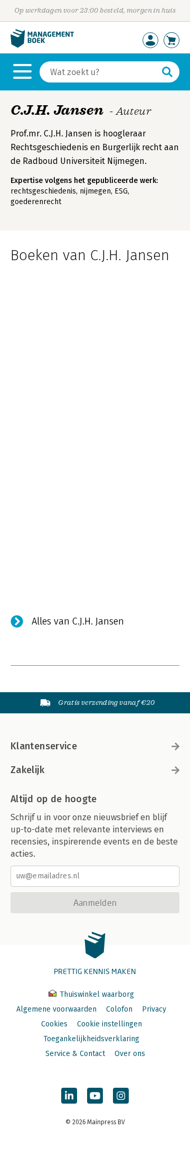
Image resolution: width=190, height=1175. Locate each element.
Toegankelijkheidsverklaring (91, 1038)
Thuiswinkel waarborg (96, 994)
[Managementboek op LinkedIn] (69, 1096)
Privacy (154, 1009)
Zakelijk (27, 770)
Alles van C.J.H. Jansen (78, 621)
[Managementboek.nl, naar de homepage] (42, 45)
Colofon (119, 1009)
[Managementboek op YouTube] (95, 1096)
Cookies (54, 1024)
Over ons (130, 1053)
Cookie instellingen (109, 1024)
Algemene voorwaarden (56, 1009)
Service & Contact (75, 1053)
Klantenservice (44, 746)
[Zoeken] (167, 71)
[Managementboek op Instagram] (121, 1096)
